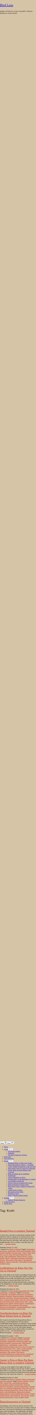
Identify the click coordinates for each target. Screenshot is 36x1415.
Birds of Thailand (15, 1249)
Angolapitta (3, 1294)
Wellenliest (26, 1356)
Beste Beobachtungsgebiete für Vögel (22, 1291)
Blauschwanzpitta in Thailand (15, 1401)
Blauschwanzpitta (18, 1296)
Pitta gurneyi (19, 1260)
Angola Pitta (25, 1293)
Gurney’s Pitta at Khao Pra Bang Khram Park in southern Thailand (17, 1361)
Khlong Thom (19, 1302)
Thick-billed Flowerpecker (27, 1262)
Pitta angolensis (13, 1305)
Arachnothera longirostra (16, 1294)
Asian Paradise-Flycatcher (15, 1339)
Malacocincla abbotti (6, 1303)
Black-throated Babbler (23, 1251)
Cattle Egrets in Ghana (15, 1190)
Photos (6, 1161)
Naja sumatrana (15, 1350)
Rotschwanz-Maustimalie (8, 1307)
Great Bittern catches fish (16, 1181)
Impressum (7, 1157)
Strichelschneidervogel (7, 1354)
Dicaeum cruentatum (6, 1298)
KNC (29, 1255)
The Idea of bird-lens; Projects (17, 1155)
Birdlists (6, 1198)
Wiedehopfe (12, 1176)
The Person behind (14, 1151)
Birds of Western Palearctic (16, 1200)
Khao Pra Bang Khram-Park (18, 1255)
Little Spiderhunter (10, 1256)
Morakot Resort (22, 1256)
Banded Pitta (12, 1251)
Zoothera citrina (5, 1264)
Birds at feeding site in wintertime (18, 1174)
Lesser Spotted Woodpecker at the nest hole (22, 1167)
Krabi (2, 1256)
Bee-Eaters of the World (15, 1192)
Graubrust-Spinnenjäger (11, 1300)
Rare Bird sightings (6, 1381)
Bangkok (9, 1296)
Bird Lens (6, 5)
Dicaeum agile (16, 1253)
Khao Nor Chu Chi (26, 1300)
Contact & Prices (9, 1202)
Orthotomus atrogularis (17, 1258)
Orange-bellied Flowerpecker (20, 1394)
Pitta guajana (10, 1260)
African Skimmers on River (16, 1177)
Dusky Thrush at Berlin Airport (18, 1195)
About (6, 1149)
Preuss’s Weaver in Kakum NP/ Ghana (20, 1183)
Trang (33, 1307)
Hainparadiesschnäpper (7, 1347)
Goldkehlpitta (13, 1345)
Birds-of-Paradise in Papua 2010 (18, 1185)
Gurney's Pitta (26, 1253)
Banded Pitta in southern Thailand (17, 1231)
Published (11, 1153)
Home (6, 1147)
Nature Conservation (28, 1379)
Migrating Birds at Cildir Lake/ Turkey (20, 1163)
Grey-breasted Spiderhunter (12, 1388)
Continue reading (10, 1244)
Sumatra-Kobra (20, 1354)
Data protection (9, 1158)
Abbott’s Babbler (23, 1381)
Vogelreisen (12, 1293)
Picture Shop (8, 1203)
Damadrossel (29, 1296)
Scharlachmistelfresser (24, 1307)
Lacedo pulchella (26, 1348)
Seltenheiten (4, 1293)
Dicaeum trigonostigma (21, 1298)
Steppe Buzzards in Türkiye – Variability (21, 1165)
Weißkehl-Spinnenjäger (7, 1309)
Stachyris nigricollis (12, 1262)
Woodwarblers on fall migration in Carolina (21, 1179)
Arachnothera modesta (7, 1385)
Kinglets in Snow (13, 1194)
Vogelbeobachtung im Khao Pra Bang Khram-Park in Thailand (16, 1314)
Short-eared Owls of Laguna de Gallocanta (21, 1168)
